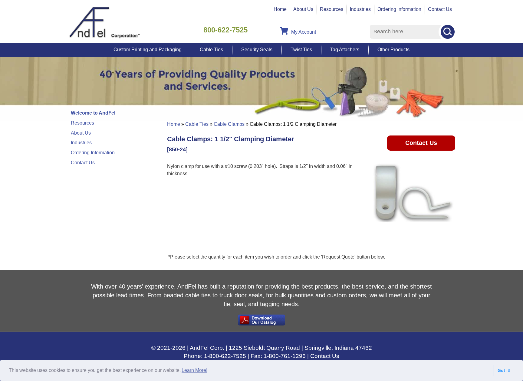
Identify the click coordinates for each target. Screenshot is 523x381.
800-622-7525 (225, 30)
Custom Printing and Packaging (147, 49)
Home (280, 9)
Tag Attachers (344, 49)
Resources (331, 9)
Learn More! (194, 370)
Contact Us (440, 9)
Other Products (393, 49)
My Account (303, 32)
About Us (303, 9)
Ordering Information (399, 9)
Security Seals (256, 49)
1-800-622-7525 (225, 356)
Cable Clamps (229, 124)
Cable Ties (211, 49)
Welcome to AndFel (93, 112)
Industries (360, 9)
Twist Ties (301, 49)
